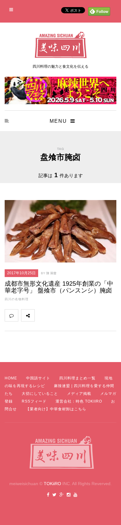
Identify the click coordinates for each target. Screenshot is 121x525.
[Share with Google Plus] (68, 315)
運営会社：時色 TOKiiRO (79, 401)
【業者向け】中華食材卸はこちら (56, 409)
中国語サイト (38, 378)
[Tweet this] (55, 315)
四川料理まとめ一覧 (77, 378)
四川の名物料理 (17, 299)
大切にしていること (40, 393)
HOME (11, 378)
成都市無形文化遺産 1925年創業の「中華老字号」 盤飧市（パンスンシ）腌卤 (59, 287)
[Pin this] (82, 315)
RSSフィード (34, 401)
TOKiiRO (52, 483)
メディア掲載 (79, 393)
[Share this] (41, 315)
